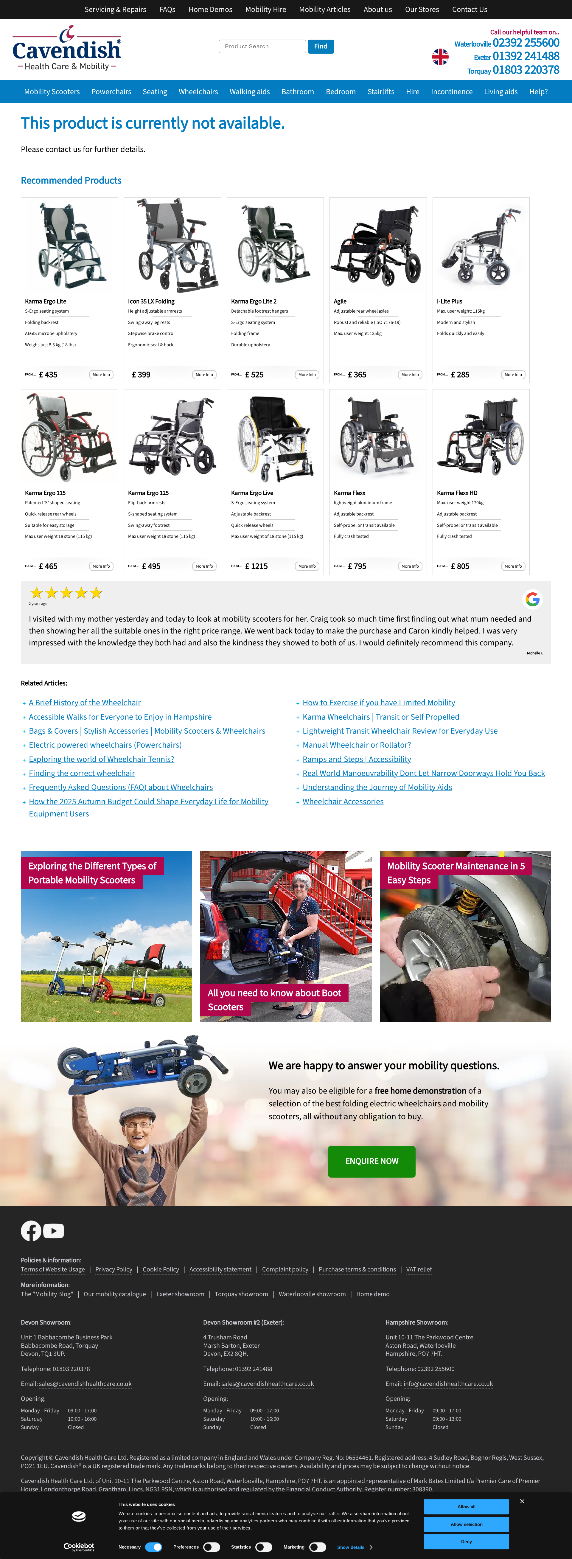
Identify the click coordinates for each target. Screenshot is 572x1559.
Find (320, 46)
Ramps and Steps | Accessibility (357, 759)
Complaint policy (285, 1269)
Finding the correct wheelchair (82, 773)
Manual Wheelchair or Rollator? (357, 745)
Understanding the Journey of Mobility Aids (377, 787)
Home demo (373, 1294)
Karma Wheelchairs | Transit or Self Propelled (381, 717)
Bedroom (341, 91)
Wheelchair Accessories (343, 802)
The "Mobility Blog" (47, 1294)
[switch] (211, 1547)
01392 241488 (516, 54)
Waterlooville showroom (312, 1294)
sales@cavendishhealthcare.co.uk (85, 1384)
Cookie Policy (161, 1269)
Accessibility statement (220, 1269)
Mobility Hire (265, 9)
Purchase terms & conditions (357, 1269)
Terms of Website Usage (53, 1269)
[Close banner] (522, 1501)
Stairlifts (381, 91)
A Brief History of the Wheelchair (85, 703)
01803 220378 (513, 67)
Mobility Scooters (52, 91)
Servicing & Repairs (115, 9)
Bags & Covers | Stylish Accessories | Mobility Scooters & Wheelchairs (147, 731)
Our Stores (422, 9)
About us (378, 9)
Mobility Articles (325, 9)
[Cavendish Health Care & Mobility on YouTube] (53, 1239)
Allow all (466, 1506)
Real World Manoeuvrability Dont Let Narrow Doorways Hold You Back (424, 773)
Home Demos (210, 9)
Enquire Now (372, 1161)
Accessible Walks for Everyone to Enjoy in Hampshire (120, 717)
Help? (538, 91)
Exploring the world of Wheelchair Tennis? (101, 759)
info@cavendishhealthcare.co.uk (448, 1384)
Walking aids (250, 91)
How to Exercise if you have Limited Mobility (379, 703)
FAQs (167, 9)
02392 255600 (507, 40)
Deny (466, 1541)
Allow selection (467, 1524)
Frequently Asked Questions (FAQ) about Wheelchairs (121, 787)
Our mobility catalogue (115, 1294)
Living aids (501, 91)
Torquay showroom (241, 1294)
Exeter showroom (180, 1294)
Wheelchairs (198, 91)
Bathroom (298, 91)
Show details (350, 1547)
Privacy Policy (113, 1269)
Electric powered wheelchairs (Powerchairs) (105, 745)
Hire (412, 91)
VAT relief (419, 1269)
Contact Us (469, 9)
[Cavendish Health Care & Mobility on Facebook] (32, 1239)
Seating (155, 91)
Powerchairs (111, 91)
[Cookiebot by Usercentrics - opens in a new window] (79, 1547)
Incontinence (452, 91)
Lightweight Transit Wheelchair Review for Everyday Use (400, 731)
